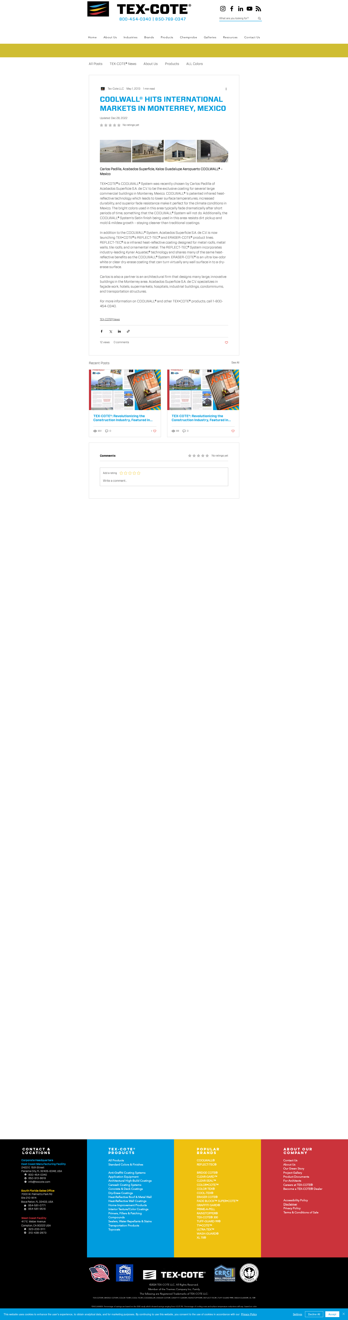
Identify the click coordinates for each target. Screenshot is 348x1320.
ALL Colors (194, 64)
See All (235, 362)
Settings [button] (297, 1314)
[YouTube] (249, 8)
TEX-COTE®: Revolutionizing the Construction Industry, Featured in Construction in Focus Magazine (200, 418)
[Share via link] (128, 331)
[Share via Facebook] (101, 331)
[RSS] (258, 8)
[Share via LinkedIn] (119, 331)
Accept (332, 1314)
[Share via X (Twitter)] (110, 331)
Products (172, 64)
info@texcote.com (39, 1182)
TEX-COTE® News (123, 64)
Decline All (314, 1314)
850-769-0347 (170, 19)
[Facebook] (231, 8)
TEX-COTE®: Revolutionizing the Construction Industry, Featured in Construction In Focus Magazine (121, 418)
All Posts (95, 64)
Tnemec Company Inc (178, 1289)
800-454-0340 (135, 19)
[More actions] (226, 89)
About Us (151, 64)
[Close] (343, 1314)
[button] (130, 37)
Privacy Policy (249, 1314)
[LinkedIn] (240, 8)
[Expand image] (115, 151)
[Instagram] (222, 8)
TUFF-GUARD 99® (209, 1221)
